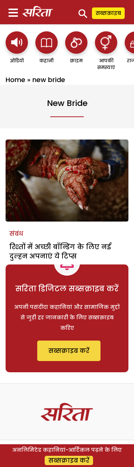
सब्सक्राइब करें (68, 351)
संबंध (16, 233)
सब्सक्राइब (108, 13)
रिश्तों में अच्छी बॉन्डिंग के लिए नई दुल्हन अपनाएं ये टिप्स (60, 251)
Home (15, 79)
